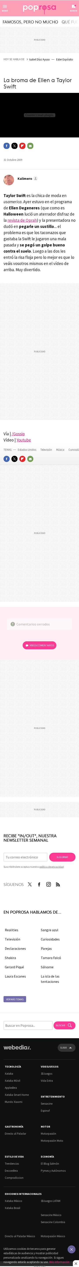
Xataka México (13, 1201)
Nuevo (73, 10)
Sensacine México (51, 1215)
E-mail (30, 146)
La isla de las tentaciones (50, 979)
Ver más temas (14, 999)
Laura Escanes (15, 976)
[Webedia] (17, 1050)
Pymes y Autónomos (53, 1171)
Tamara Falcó (51, 957)
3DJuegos (46, 1074)
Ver (42, 645)
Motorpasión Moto (52, 1141)
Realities (11, 930)
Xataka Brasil (12, 1208)
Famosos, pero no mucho (30, 21)
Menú (5, 10)
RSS (57, 883)
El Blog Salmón (50, 1164)
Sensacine (46, 1104)
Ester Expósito (64, 59)
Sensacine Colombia (53, 1222)
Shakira (10, 957)
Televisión (46, 450)
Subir (63, 1047)
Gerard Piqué (14, 967)
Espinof (45, 1111)
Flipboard (22, 146)
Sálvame (47, 967)
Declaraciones (15, 948)
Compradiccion (14, 1178)
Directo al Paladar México (20, 1236)
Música (60, 450)
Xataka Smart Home (17, 1095)
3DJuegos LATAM (50, 1201)
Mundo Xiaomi (13, 1102)
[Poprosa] (39, 8)
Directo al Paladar (15, 1134)
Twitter (14, 146)
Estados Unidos (27, 450)
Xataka (9, 1074)
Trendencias (12, 1164)
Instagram (48, 883)
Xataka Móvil (12, 1081)
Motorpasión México (53, 1236)
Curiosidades (50, 939)
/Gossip (18, 433)
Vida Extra (47, 1081)
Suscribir (62, 857)
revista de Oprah (22, 220)
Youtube (23, 440)
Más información (59, 1262)
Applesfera (11, 1088)
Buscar (60, 1025)
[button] (27, 178)
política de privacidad (51, 866)
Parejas (46, 948)
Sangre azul (49, 930)
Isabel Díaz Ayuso (39, 59)
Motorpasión (48, 1134)
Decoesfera (11, 1171)
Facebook (7, 146)
